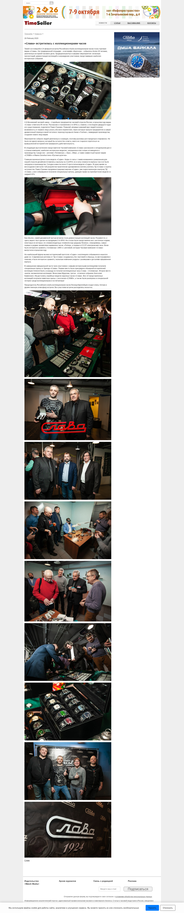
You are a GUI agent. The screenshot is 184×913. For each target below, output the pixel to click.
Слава (27, 860)
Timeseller (28, 34)
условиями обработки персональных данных (133, 897)
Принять (152, 908)
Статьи (117, 23)
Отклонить (168, 908)
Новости (103, 23)
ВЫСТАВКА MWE (134, 23)
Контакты (151, 23)
